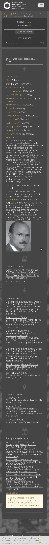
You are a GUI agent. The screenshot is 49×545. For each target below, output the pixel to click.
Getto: (9, 76)
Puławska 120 (13, 397)
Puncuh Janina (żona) (16, 317)
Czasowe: (11, 185)
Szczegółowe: (13, 199)
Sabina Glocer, (22, 276)
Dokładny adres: (14, 115)
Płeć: (8, 80)
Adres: (9, 108)
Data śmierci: (12, 95)
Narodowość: (12, 119)
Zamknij (44, 543)
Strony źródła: (13, 281)
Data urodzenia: (14, 91)
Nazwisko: (11, 87)
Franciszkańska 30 (15, 419)
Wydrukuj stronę (25, 32)
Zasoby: (10, 130)
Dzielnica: (11, 112)
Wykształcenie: (13, 123)
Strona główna (11, 13)
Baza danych (26, 13)
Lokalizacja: (12, 492)
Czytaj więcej (33, 543)
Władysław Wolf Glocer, (22, 271)
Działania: (11, 191)
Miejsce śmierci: (14, 104)
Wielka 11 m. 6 (13, 406)
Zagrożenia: (12, 134)
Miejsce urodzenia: (15, 98)
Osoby (38, 13)
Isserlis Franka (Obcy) (17, 372)
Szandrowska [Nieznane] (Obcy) (22, 364)
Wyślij (41, 43)
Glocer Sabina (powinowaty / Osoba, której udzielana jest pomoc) (24, 350)
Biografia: (11, 137)
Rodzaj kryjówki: (14, 126)
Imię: (8, 84)
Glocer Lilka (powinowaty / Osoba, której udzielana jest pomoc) (23, 303)
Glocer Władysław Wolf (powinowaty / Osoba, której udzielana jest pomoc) (20, 333)
